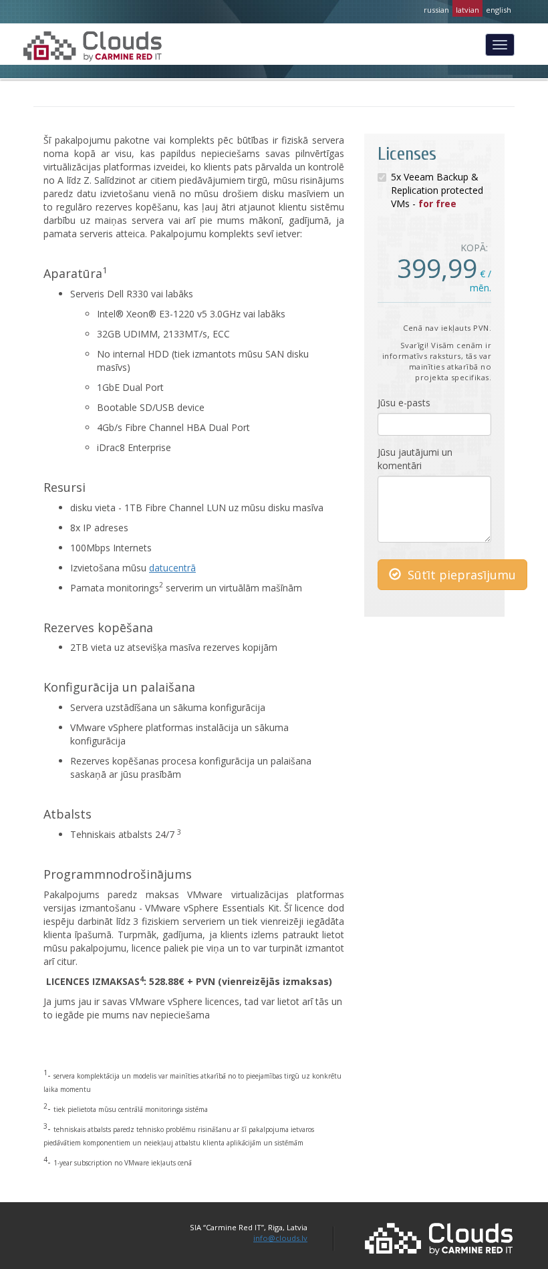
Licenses (407, 153)
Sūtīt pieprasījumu (460, 575)
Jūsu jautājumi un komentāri (415, 459)
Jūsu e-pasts (404, 402)
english (498, 10)
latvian (467, 10)
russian (436, 10)
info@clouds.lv (280, 1238)
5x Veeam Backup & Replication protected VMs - (437, 190)
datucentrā (172, 567)
